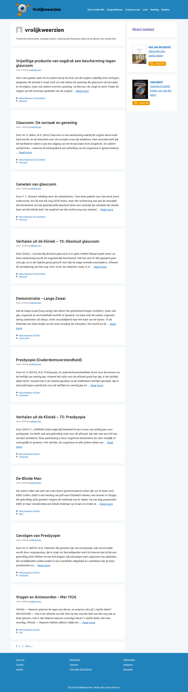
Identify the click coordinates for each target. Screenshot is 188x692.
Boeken (165, 9)
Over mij (20, 660)
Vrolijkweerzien (46, 9)
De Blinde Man (28, 478)
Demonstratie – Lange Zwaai (40, 298)
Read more (82, 90)
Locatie (19, 669)
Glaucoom (23, 101)
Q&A (21, 632)
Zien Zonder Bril (95, 9)
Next (29, 646)
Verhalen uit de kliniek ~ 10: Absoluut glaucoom (57, 241)
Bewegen (128, 669)
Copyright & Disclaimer (81, 669)
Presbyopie (23, 395)
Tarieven (74, 664)
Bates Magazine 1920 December (32, 98)
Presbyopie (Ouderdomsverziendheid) (49, 360)
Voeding (154, 9)
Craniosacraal (132, 9)
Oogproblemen (115, 9)
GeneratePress (112, 687)
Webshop (128, 664)
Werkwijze (75, 660)
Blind (21, 514)
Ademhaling (129, 660)
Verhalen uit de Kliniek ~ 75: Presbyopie (50, 417)
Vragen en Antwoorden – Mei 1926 (46, 597)
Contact (20, 664)
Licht (145, 9)
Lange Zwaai (24, 338)
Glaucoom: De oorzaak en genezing (46, 122)
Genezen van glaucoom (36, 184)
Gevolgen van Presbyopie (38, 535)
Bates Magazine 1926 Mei (29, 335)
